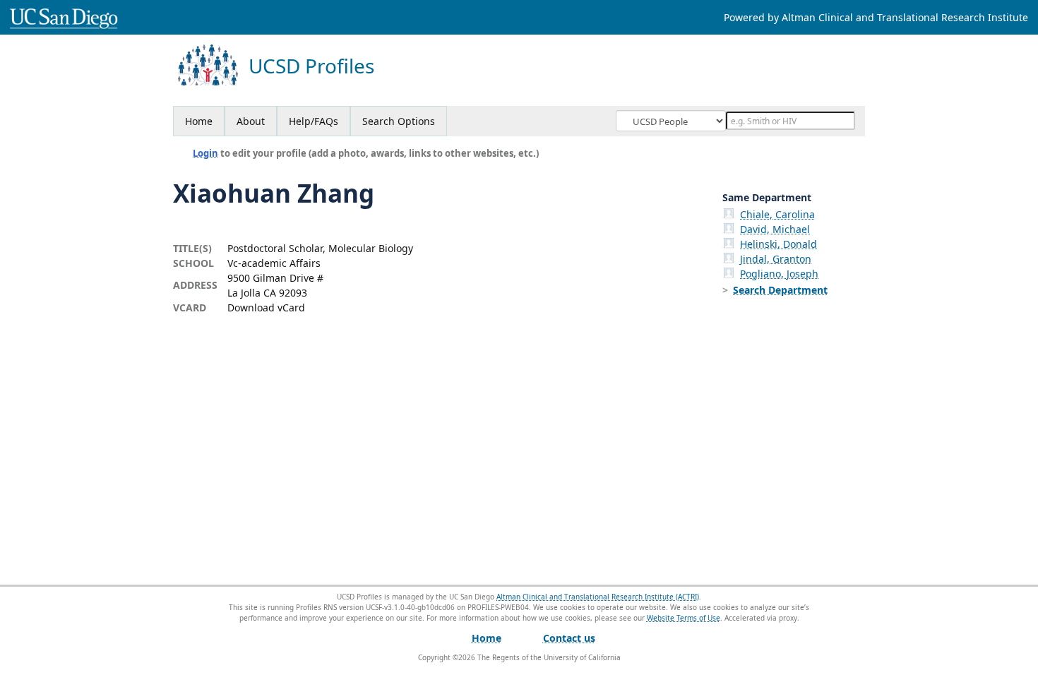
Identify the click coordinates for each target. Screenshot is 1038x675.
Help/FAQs (313, 121)
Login (205, 153)
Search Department (780, 290)
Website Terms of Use (683, 618)
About (251, 121)
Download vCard (266, 307)
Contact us (569, 638)
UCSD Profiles (311, 66)
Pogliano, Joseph (779, 273)
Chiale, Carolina (777, 214)
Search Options (398, 121)
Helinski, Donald (778, 244)
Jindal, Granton (775, 258)
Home (199, 121)
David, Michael (775, 229)
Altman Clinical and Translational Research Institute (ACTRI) (597, 597)
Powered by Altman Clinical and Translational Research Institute (876, 17)
